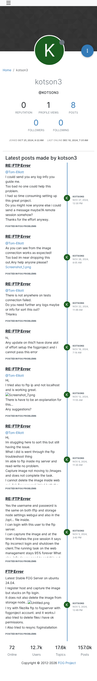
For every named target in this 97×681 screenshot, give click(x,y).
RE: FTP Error (18, 165)
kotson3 (78, 196)
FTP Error (14, 571)
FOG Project (67, 663)
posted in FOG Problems (20, 226)
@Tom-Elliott (14, 172)
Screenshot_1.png (18, 267)
